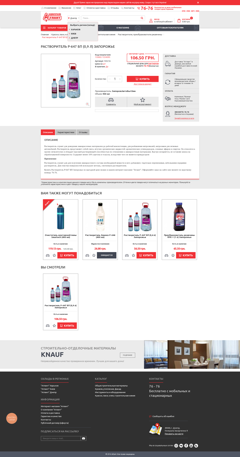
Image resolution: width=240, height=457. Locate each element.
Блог (78, 8)
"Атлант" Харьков (49, 385)
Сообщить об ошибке (163, 416)
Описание (48, 132)
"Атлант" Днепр (49, 392)
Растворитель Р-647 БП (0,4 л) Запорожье (140, 236)
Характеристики (66, 132)
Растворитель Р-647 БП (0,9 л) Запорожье (61, 306)
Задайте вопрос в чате (184, 118)
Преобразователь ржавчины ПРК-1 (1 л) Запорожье (179, 236)
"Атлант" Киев (48, 389)
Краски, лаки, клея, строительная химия (115, 395)
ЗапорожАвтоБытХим (124, 91)
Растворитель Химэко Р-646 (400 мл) (100, 236)
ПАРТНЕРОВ (153, 64)
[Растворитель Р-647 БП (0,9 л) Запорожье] (66, 81)
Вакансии (66, 8)
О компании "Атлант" (51, 409)
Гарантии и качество (51, 416)
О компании (50, 8)
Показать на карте (174, 434)
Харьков (75, 29)
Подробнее (127, 355)
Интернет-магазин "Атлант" (55, 406)
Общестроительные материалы (111, 385)
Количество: (101, 79)
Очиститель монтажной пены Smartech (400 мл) (61, 236)
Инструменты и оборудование (110, 392)
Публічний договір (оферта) (55, 423)
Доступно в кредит (143, 84)
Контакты (129, 8)
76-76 (147, 8)
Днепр (73, 18)
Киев (73, 34)
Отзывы (115, 8)
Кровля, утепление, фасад (108, 389)
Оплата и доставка (96, 8)
